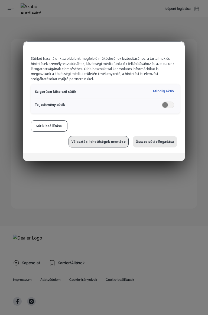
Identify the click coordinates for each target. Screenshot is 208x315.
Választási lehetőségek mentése (99, 142)
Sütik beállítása (49, 126)
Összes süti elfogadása (155, 142)
